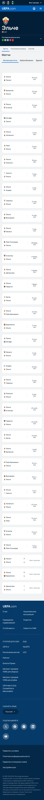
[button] (39, 8)
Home (9, 8)
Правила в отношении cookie (15, 762)
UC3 (24, 652)
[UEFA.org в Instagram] (24, 729)
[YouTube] (6, 739)
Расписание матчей (11, 652)
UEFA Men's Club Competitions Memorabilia (9, 688)
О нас (5, 611)
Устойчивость (9, 628)
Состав (31, 49)
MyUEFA (26, 646)
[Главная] (10, 606)
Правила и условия (11, 751)
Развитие (27, 620)
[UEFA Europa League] (8, 2)
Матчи (5, 49)
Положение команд (18, 49)
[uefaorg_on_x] (6, 729)
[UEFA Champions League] (3, 2)
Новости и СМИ (29, 628)
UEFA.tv (6, 646)
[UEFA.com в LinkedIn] (33, 729)
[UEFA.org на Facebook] (15, 729)
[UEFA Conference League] (12, 2)
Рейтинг (6, 658)
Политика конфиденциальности (16, 756)
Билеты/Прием (9, 663)
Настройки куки (9, 767)
